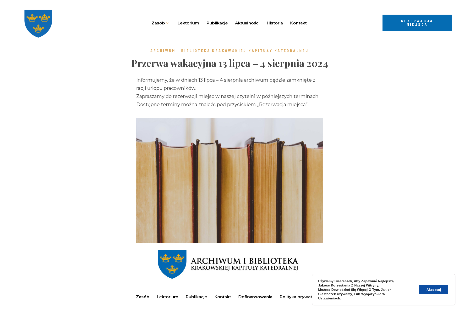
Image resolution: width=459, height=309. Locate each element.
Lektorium (188, 23)
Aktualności (247, 23)
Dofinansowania (255, 296)
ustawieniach (329, 298)
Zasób (142, 296)
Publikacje (217, 23)
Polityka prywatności (301, 296)
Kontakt (298, 23)
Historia (275, 23)
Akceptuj (433, 290)
